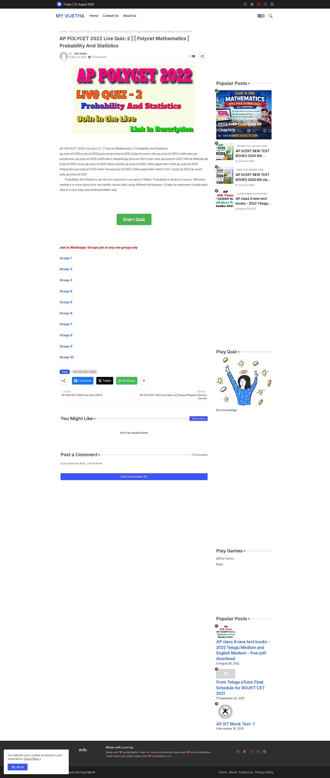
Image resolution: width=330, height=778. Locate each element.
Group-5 (66, 302)
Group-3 (66, 280)
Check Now (31, 758)
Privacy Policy (264, 772)
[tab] (93, 16)
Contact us (246, 772)
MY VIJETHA (70, 16)
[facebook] (245, 4)
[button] (261, 16)
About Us (129, 16)
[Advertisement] (129, 234)
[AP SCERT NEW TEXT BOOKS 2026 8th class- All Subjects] (224, 151)
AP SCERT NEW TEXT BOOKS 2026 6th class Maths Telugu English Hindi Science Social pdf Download (253, 177)
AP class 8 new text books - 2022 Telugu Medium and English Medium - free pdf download (252, 201)
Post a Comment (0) (134, 476)
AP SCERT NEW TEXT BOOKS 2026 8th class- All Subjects (252, 154)
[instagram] (265, 4)
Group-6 (66, 313)
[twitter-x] (252, 4)
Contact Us (110, 16)
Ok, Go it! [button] (17, 767)
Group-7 (66, 324)
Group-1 (65, 258)
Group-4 (66, 291)
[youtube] (258, 4)
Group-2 (66, 269)
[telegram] (272, 4)
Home (94, 16)
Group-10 (67, 357)
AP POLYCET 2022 (80, 31)
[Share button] (144, 381)
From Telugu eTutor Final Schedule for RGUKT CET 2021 (240, 688)
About (233, 772)
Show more (198, 418)
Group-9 (66, 346)
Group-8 (66, 335)
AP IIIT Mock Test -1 (235, 724)
